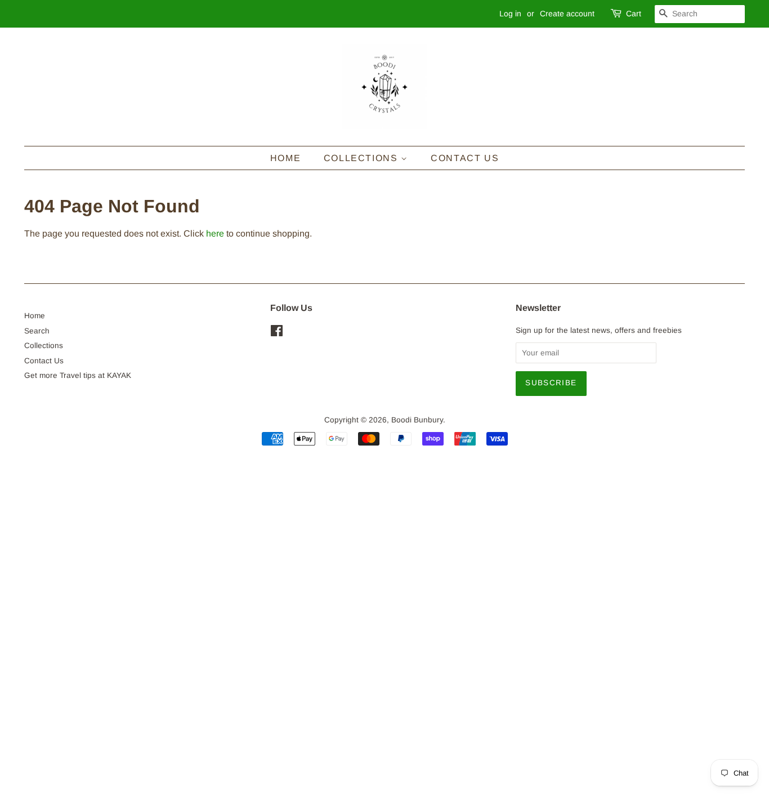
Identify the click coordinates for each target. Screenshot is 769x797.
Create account (567, 13)
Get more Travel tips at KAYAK (77, 375)
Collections (362, 158)
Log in (510, 13)
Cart (633, 13)
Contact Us (465, 158)
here (215, 233)
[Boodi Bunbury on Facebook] (276, 333)
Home (285, 158)
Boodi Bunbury (417, 420)
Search (37, 331)
